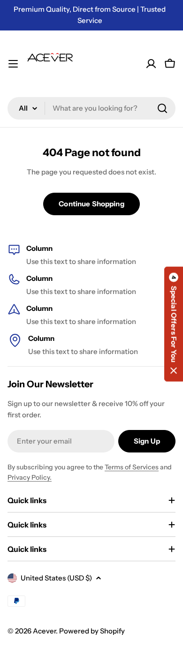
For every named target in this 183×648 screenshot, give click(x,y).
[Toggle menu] (13, 63)
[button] (173, 323)
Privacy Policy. (30, 477)
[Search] (162, 108)
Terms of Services (132, 467)
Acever (44, 630)
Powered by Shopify (92, 630)
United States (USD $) (56, 577)
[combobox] (91, 108)
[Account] (151, 63)
